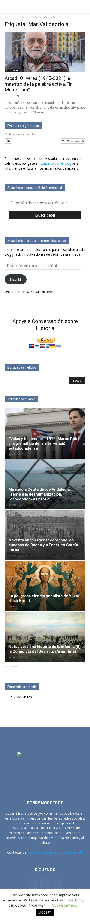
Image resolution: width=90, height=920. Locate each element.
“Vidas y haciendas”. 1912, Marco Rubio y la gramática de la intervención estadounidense (45, 443)
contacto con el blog (55, 163)
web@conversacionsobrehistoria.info (55, 852)
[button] (7, 6)
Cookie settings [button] (64, 905)
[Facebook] (32, 884)
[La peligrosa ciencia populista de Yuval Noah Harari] (45, 586)
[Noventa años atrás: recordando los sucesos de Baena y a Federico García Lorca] (45, 535)
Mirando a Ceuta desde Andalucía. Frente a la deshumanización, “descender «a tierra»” (40, 494)
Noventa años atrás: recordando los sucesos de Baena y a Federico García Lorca (43, 545)
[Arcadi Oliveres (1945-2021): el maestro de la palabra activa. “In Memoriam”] (45, 52)
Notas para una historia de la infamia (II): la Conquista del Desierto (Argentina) (45, 649)
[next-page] (15, 669)
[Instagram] (45, 883)
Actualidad (12, 70)
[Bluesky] (57, 884)
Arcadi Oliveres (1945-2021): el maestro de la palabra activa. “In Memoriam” (39, 84)
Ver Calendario (72, 141)
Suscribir (15, 279)
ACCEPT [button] (45, 912)
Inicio (8, 17)
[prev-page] (7, 669)
